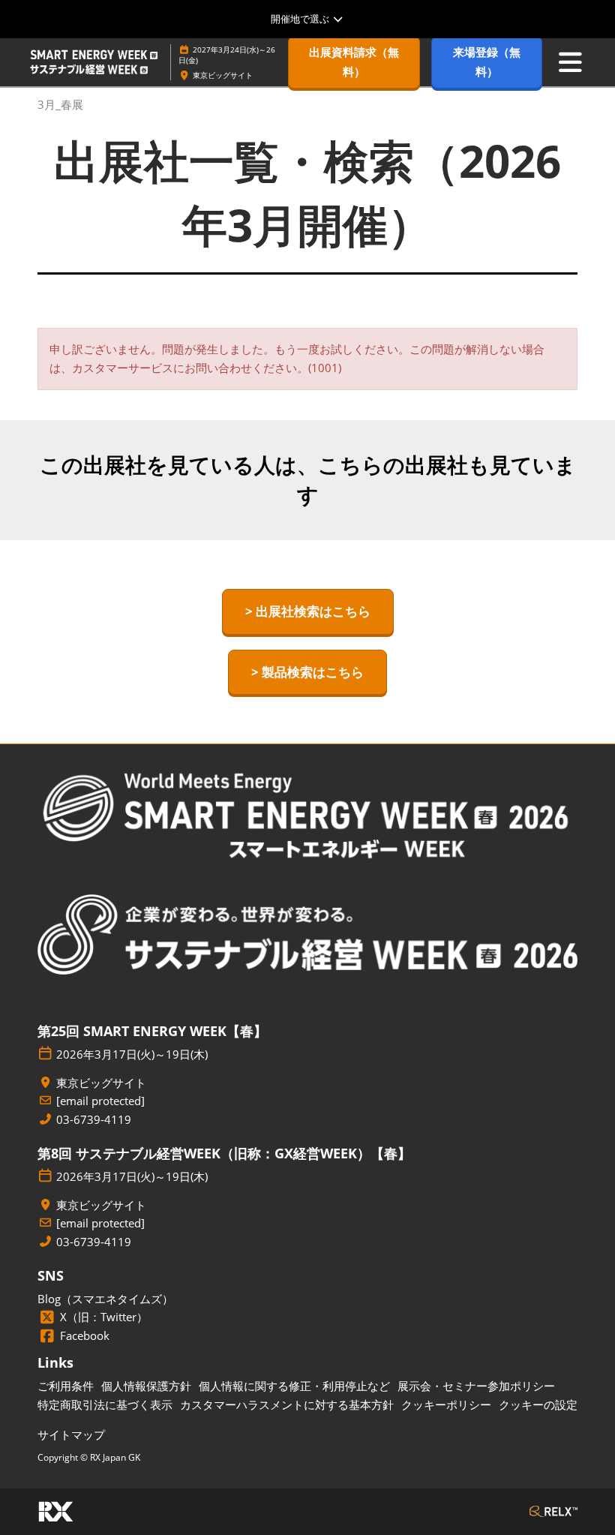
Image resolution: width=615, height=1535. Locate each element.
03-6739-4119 (93, 1120)
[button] (354, 62)
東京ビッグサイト (223, 75)
